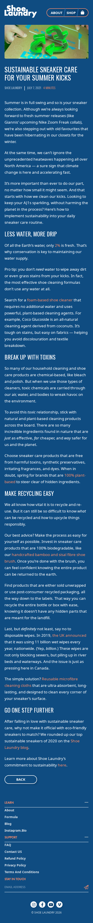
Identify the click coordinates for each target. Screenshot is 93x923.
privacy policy (15, 865)
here (62, 765)
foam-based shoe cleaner (50, 299)
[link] (21, 11)
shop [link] (71, 12)
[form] (43, 887)
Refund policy (15, 858)
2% (57, 245)
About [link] (57, 12)
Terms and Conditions (22, 872)
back (20, 779)
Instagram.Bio (16, 830)
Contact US (13, 851)
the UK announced (69, 635)
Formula (11, 817)
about (9, 810)
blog (8, 823)
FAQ (8, 845)
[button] (82, 12)
